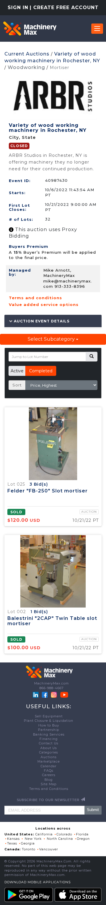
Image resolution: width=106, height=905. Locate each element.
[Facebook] (45, 695)
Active (17, 371)
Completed (40, 371)
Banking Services (48, 734)
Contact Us (48, 743)
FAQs (48, 771)
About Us (48, 748)
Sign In (18, 7)
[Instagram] (54, 695)
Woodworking (26, 67)
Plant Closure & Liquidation (48, 721)
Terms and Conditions (48, 789)
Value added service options (44, 304)
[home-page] (30, 28)
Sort (17, 385)
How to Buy (48, 725)
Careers (48, 775)
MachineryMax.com (51, 683)
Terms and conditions (35, 297)
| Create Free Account (64, 7)
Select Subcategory (52, 339)
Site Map (49, 784)
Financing (48, 739)
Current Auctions (26, 54)
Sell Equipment (49, 716)
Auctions (49, 757)
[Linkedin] (36, 695)
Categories (48, 752)
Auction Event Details (41, 321)
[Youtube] (64, 695)
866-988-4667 (51, 688)
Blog (48, 780)
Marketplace (48, 761)
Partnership (48, 730)
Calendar (49, 766)
